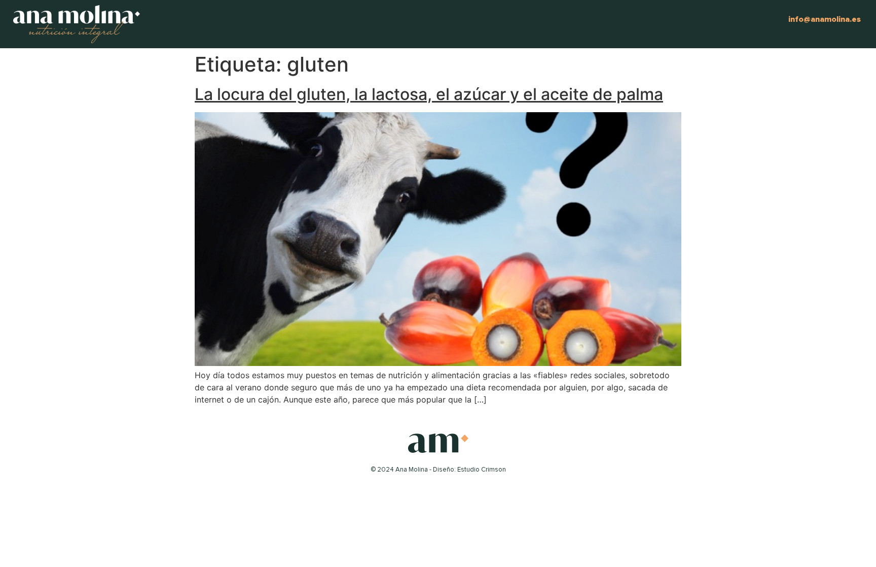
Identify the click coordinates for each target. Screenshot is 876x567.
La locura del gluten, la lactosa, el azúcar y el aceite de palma (429, 94)
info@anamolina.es (824, 19)
